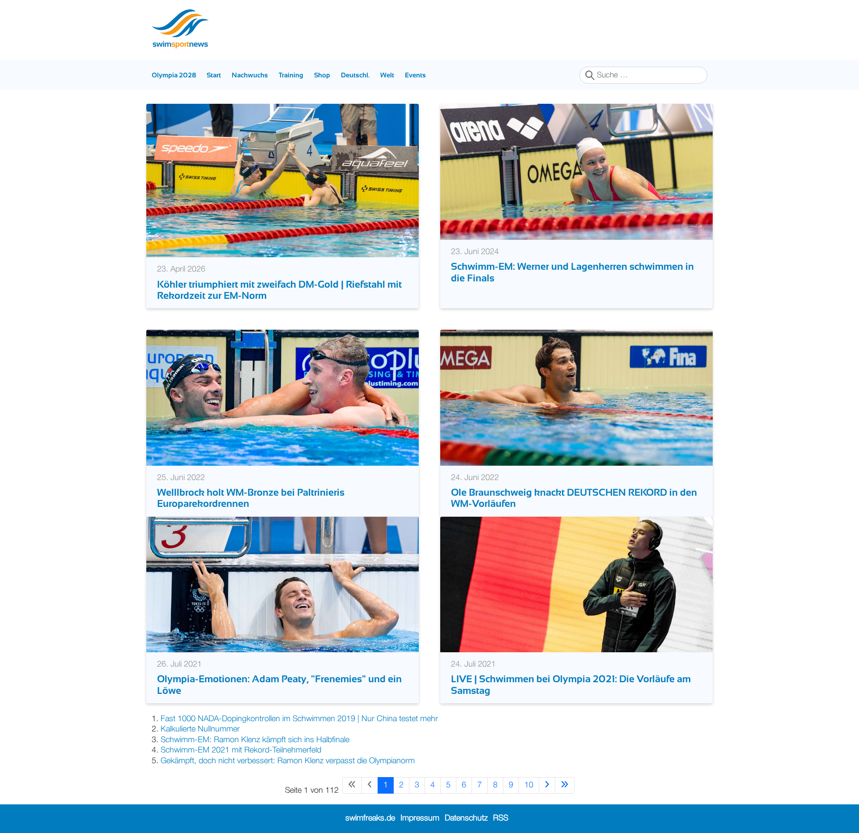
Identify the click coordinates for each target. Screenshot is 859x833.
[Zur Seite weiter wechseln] (547, 785)
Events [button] (415, 75)
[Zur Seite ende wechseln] (564, 785)
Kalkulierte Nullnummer (200, 729)
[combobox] (643, 75)
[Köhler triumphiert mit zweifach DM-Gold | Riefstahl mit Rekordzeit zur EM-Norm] (282, 180)
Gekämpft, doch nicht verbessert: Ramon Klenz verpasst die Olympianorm (288, 761)
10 (528, 785)
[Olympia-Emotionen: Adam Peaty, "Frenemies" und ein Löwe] (282, 584)
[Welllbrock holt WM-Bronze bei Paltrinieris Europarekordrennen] (282, 397)
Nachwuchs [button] (250, 75)
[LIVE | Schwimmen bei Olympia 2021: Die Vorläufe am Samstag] (576, 584)
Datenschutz (466, 818)
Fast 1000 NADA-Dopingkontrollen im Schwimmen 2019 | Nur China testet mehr (299, 718)
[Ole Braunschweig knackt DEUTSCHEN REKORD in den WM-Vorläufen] (576, 397)
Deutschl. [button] (355, 75)
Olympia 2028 (174, 75)
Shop (322, 75)
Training (291, 75)
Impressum (419, 818)
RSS (500, 818)
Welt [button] (387, 75)
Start (214, 75)
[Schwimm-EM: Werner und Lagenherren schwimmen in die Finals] (576, 171)
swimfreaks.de (370, 818)
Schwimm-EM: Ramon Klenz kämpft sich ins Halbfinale (255, 740)
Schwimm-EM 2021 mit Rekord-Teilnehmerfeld (241, 750)
